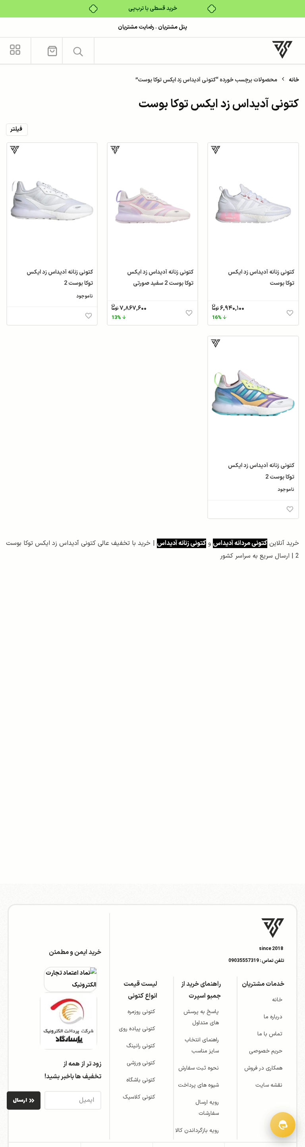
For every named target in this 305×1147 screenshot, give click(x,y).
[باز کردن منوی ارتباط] (282, 1124)
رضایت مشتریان (136, 27)
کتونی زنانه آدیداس (181, 543)
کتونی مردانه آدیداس (240, 543)
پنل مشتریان (172, 27)
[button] (78, 51)
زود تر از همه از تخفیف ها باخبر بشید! (72, 1070)
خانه (294, 80)
